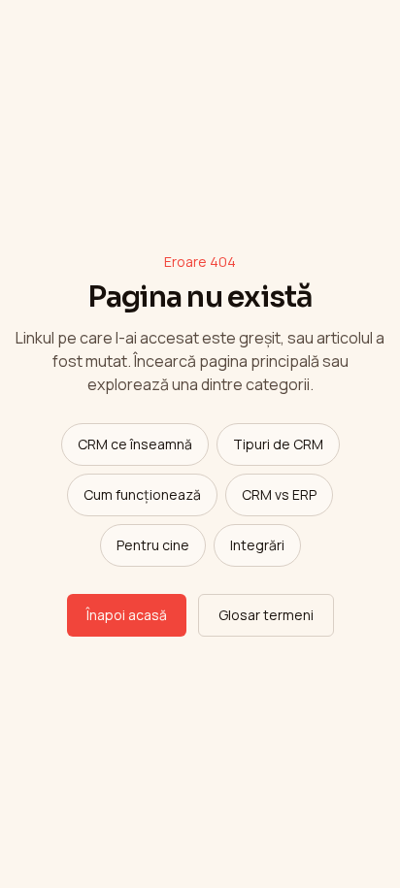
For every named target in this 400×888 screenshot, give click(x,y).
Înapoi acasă (126, 615)
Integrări (257, 545)
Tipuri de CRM (278, 444)
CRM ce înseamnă (135, 444)
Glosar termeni (266, 615)
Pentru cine (153, 545)
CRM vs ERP (279, 494)
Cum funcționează (142, 494)
